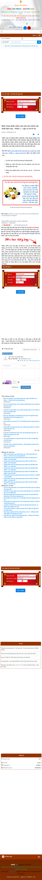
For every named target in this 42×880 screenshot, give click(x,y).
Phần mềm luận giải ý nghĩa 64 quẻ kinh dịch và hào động (16, 648)
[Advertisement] (21, 71)
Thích (27, 360)
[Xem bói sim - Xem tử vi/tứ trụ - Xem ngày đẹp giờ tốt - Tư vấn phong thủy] (20, 2)
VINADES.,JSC (30, 867)
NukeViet (16, 867)
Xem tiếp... (37, 450)
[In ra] (37, 134)
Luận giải (20, 292)
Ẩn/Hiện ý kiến (8, 353)
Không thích (35, 360)
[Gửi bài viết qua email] (33, 134)
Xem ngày (20, 116)
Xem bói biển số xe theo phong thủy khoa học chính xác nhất (17, 657)
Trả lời (21, 360)
